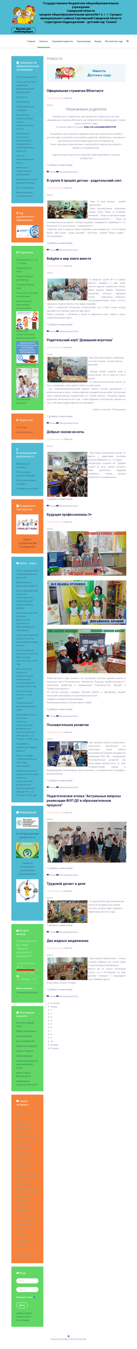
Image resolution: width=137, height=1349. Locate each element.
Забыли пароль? (24, 1313)
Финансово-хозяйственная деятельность (23, 171)
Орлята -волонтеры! (26, 1031)
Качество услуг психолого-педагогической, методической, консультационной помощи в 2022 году (26, 678)
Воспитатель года (114, 41)
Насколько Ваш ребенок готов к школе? (24, 694)
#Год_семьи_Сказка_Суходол (61, 982)
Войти (22, 1305)
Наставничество (24, 432)
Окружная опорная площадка (25, 482)
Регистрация (22, 1320)
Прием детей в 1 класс (24, 270)
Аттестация (21, 427)
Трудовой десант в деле (66, 884)
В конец (54, 1048)
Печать (52, 172)
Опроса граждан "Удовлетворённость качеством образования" (26, 760)
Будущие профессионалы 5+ (69, 515)
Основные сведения (26, 77)
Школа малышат (24, 1036)
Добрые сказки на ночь (65, 432)
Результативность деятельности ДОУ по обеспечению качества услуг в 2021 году (27, 657)
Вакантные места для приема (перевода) (26, 181)
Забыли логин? (23, 1316)
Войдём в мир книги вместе (69, 259)
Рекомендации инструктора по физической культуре (27, 1184)
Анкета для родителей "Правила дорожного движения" (27, 574)
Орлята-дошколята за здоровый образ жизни (27, 1064)
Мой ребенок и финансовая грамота (26, 584)
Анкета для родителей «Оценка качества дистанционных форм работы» (27, 640)
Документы (21, 97)
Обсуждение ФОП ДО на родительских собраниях (26, 1243)
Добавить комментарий (60, 165)
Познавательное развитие (68, 725)
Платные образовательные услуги (25, 159)
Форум (98, 41)
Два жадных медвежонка (67, 941)
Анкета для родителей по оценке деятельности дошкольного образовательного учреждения (27, 622)
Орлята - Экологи (24, 1051)
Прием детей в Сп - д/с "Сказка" (27, 262)
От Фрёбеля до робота (27, 488)
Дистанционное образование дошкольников (24, 304)
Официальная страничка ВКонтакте (75, 91)
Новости (43, 41)
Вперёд (54, 1045)
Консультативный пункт (25, 286)
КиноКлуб (21, 1251)
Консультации (84, 41)
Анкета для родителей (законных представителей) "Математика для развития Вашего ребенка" (27, 599)
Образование (23, 102)
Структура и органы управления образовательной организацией (26, 87)
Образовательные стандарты (25, 108)
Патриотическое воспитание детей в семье (26, 706)
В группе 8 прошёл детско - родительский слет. (85, 181)
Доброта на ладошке (26, 1046)
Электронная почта (68, 172)
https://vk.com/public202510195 (100, 127)
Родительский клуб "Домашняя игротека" (80, 340)
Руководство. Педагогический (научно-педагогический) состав (24, 122)
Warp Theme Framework (74, 1339)
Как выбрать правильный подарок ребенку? (26, 747)
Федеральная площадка (22, 466)
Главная (31, 41)
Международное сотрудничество (24, 194)
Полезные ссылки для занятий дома (27, 295)
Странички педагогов (62, 41)
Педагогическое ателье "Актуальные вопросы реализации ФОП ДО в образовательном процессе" (84, 800)
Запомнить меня (24, 1297)
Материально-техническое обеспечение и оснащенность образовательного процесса (25, 142)
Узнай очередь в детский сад (24, 278)
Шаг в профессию (25, 1041)
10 (52, 1041)
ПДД (18, 1120)
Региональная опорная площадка (25, 474)
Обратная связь (24, 1256)
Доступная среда (24, 187)
